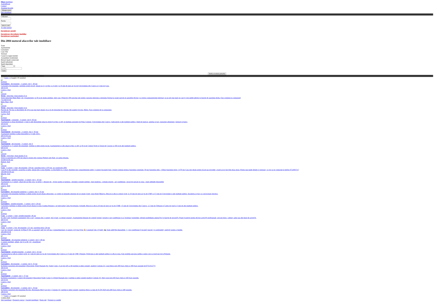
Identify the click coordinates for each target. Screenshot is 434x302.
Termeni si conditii (54, 300)
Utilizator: (4, 16)
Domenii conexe (18, 300)
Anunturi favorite (7, 8)
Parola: (3, 21)
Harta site (43, 300)
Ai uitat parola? (6, 28)
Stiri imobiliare (6, 12)
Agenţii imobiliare (32, 300)
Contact (3, 6)
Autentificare (5, 4)
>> (10, 78)
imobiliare (7, 2)
